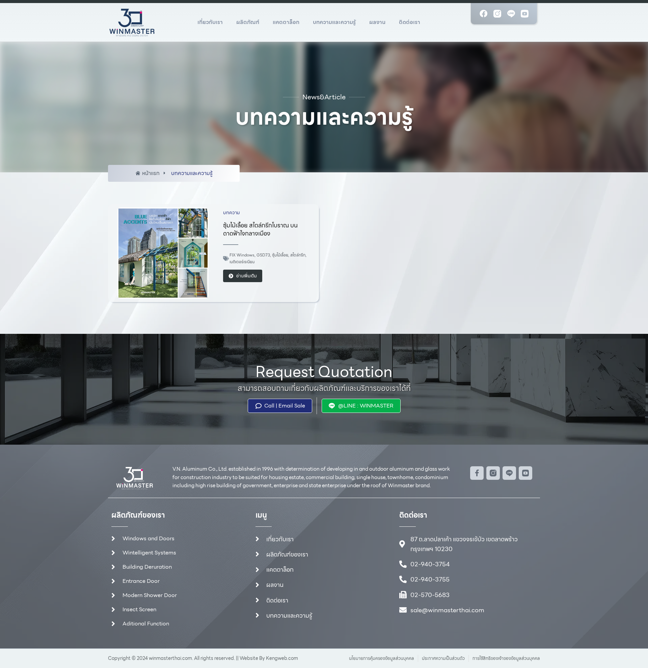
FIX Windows (242, 255)
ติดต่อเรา (409, 22)
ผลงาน (377, 22)
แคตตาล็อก (286, 22)
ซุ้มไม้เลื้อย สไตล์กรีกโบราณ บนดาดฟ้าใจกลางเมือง (260, 229)
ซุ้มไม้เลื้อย (280, 255)
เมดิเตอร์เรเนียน (242, 261)
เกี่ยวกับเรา (210, 22)
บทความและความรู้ (334, 22)
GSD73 (263, 255)
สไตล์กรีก (297, 255)
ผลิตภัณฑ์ (247, 22)
